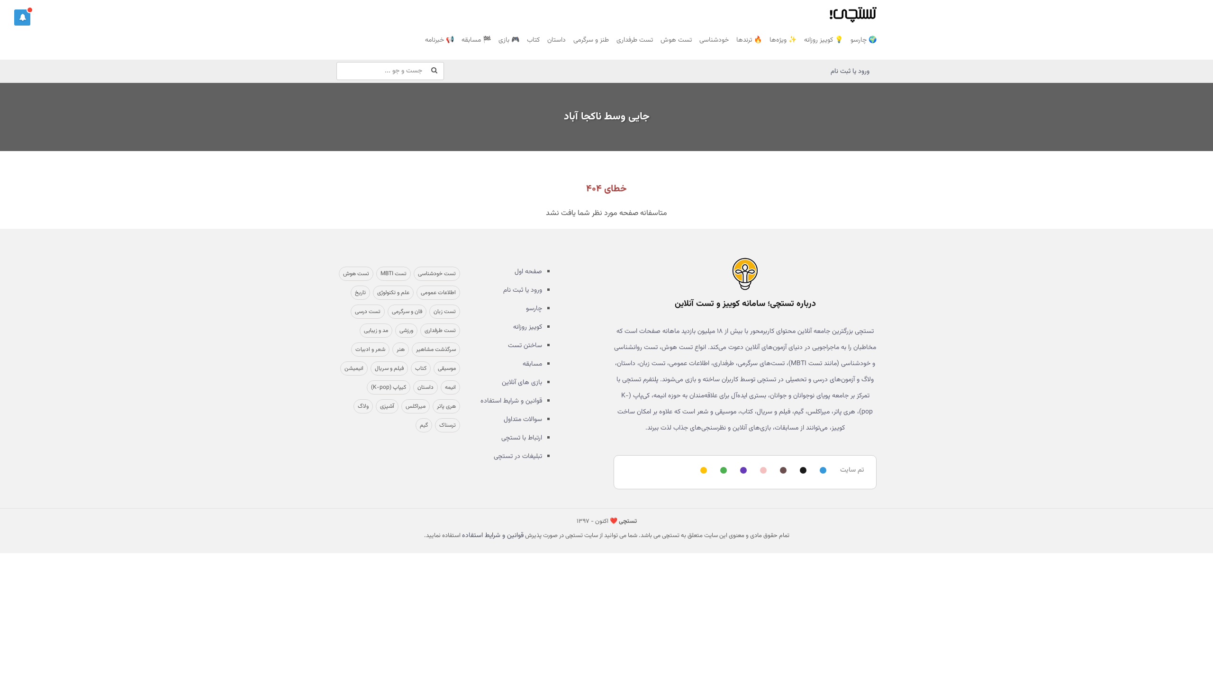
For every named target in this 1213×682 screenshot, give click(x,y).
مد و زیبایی (376, 330)
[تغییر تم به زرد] (702, 471)
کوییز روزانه (527, 327)
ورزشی (406, 330)
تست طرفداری (634, 40)
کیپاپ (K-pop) (388, 387)
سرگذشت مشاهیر (436, 349)
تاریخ (360, 292)
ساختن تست (525, 346)
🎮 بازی (508, 40)
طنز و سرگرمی (591, 40)
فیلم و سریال (389, 368)
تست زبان (445, 311)
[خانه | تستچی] (745, 273)
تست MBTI (393, 273)
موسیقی (447, 368)
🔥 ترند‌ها (749, 40)
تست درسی (367, 311)
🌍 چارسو (864, 40)
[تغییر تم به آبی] (821, 471)
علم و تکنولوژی (393, 292)
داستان (556, 40)
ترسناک (447, 425)
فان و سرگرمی (407, 311)
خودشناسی (714, 40)
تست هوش (676, 40)
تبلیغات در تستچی (518, 456)
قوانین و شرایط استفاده (511, 401)
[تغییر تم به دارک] (801, 471)
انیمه (450, 387)
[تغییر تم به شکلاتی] (781, 471)
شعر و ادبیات (370, 349)
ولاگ (363, 406)
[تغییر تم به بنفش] (742, 471)
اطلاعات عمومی (438, 292)
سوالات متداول (523, 419)
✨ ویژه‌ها (783, 40)
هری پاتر (446, 406)
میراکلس (415, 406)
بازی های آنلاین (522, 382)
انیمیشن (353, 368)
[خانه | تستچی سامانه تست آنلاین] (853, 12)
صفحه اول (528, 272)
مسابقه (532, 364)
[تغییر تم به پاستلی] (761, 471)
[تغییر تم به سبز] (722, 471)
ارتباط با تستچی (521, 438)
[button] (22, 17)
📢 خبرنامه (439, 40)
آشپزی (387, 406)
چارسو (534, 309)
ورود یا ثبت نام (850, 71)
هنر (401, 349)
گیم (424, 425)
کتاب (533, 40)
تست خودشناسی (437, 273)
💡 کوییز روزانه (823, 40)
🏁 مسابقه (476, 40)
